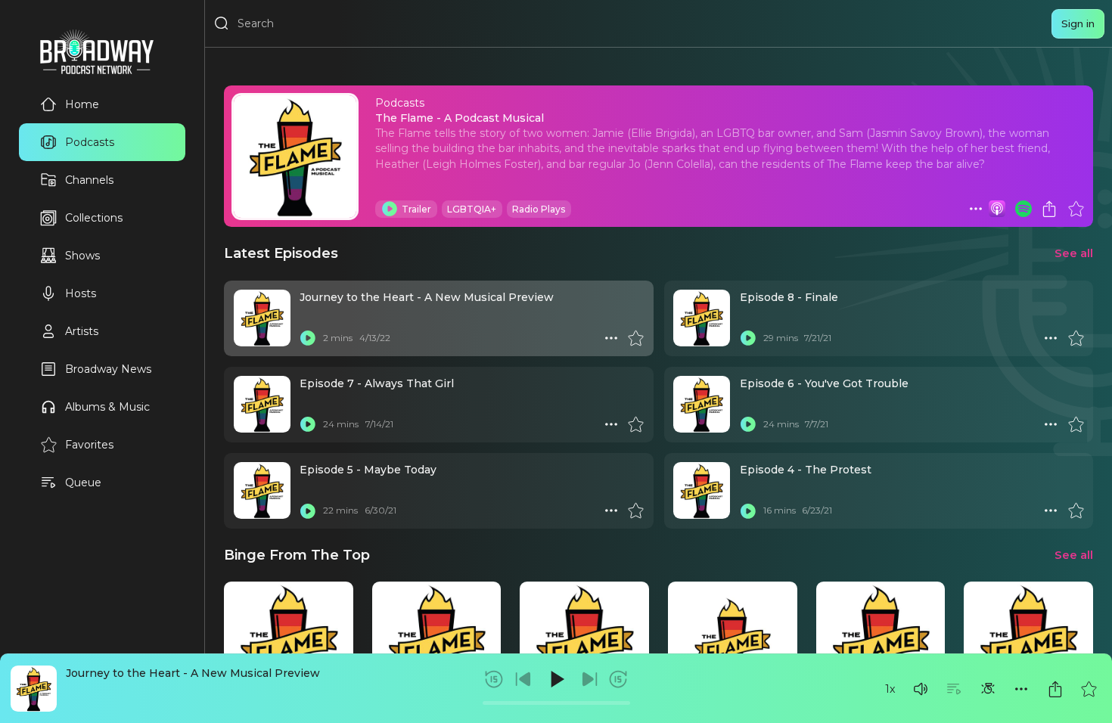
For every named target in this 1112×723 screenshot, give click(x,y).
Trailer (416, 209)
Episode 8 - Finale (789, 297)
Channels (89, 180)
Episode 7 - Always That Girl (377, 383)
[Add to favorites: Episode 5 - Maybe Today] (635, 510)
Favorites (89, 444)
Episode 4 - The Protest (805, 469)
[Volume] (920, 689)
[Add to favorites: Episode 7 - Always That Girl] (635, 424)
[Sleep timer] (988, 689)
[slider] (556, 703)
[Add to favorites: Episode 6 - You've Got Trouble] (1075, 424)
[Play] (556, 679)
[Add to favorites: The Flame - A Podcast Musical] (1075, 208)
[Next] (589, 679)
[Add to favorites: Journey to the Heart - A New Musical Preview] (1088, 689)
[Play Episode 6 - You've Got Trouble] (748, 424)
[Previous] (523, 679)
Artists (81, 331)
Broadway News (108, 369)
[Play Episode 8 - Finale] (748, 338)
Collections (94, 218)
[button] (920, 689)
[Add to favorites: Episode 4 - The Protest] (1075, 510)
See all (1074, 253)
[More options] (1021, 689)
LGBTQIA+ (471, 209)
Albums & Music (107, 407)
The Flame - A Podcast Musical (459, 118)
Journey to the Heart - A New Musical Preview (193, 673)
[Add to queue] (954, 689)
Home (82, 104)
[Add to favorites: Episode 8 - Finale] (1075, 338)
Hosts (80, 293)
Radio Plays (538, 209)
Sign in (1078, 23)
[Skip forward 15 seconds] (618, 679)
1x (890, 689)
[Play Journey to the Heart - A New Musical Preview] (308, 338)
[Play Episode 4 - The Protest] (748, 510)
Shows (82, 255)
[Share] (1055, 689)
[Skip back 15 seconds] (494, 679)
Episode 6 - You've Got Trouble (824, 383)
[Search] (221, 23)
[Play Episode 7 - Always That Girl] (308, 424)
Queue (83, 482)
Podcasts (89, 142)
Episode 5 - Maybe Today (368, 469)
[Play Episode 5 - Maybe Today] (308, 510)
